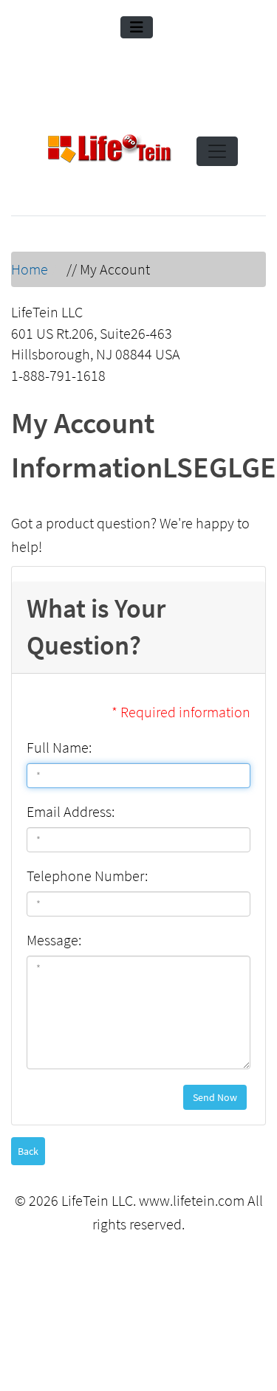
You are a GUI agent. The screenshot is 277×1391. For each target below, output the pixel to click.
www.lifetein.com (191, 1200)
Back (28, 1151)
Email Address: (70, 811)
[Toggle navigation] (136, 27)
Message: (54, 940)
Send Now (215, 1097)
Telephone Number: (87, 875)
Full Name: (59, 747)
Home (29, 269)
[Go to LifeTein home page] (109, 151)
